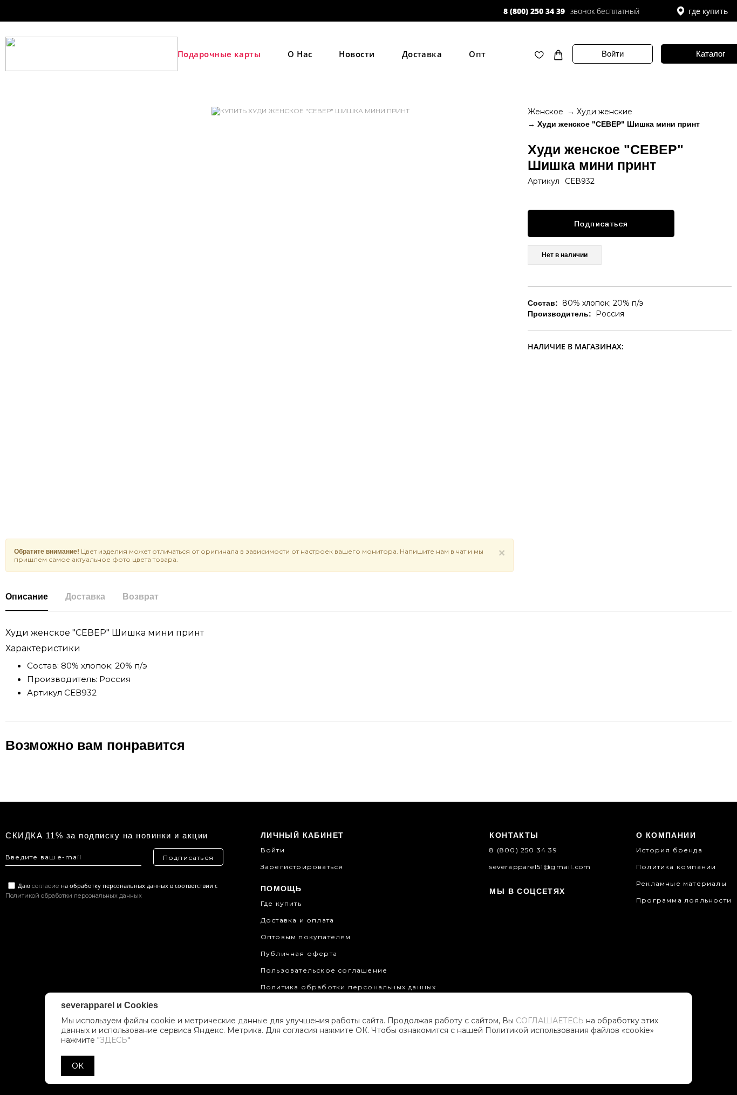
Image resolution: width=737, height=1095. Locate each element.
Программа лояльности (684, 900)
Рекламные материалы (681, 883)
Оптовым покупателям (306, 937)
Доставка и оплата (297, 920)
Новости (356, 54)
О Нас (300, 54)
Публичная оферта (299, 953)
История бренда (669, 850)
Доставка (422, 54)
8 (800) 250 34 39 (534, 11)
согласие (45, 886)
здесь (113, 1040)
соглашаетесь (550, 1020)
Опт (477, 54)
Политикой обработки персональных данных (73, 895)
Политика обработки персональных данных (348, 987)
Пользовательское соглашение (324, 970)
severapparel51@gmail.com (540, 867)
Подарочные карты (219, 54)
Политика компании (676, 867)
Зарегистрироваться (302, 867)
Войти (613, 53)
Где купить (281, 903)
